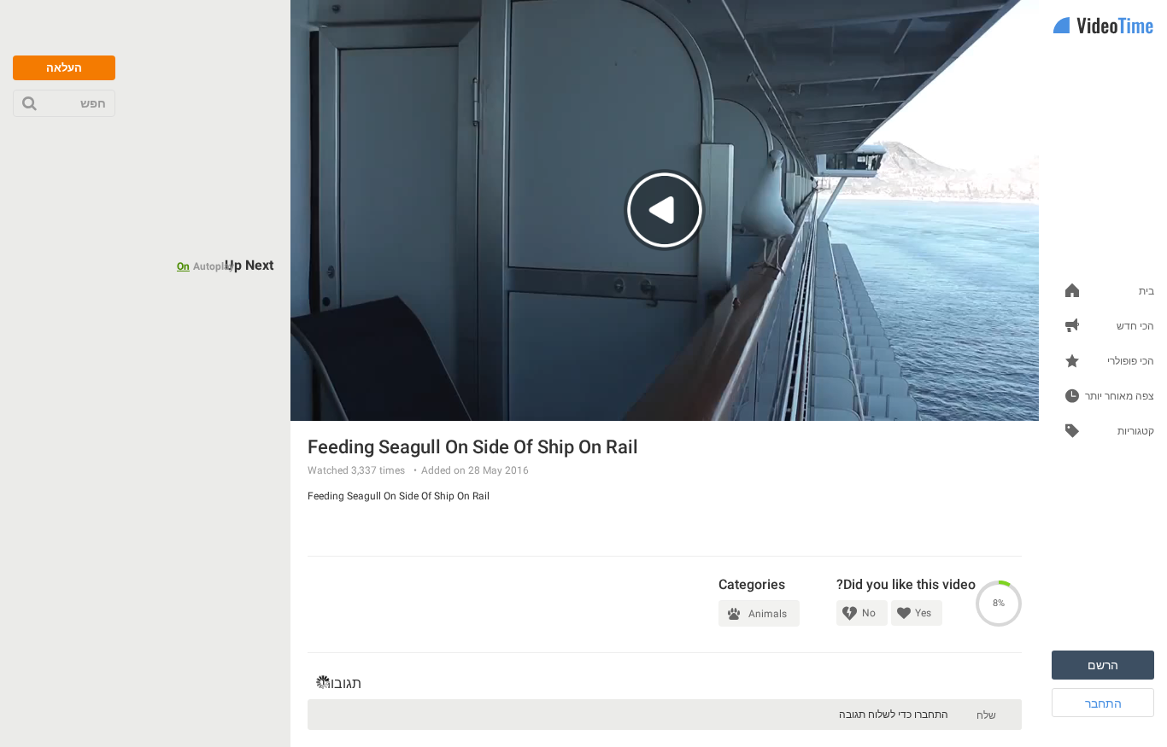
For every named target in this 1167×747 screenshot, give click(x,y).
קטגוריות (1135, 431)
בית (1146, 291)
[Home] (1103, 27)
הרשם (1103, 665)
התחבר (1103, 703)
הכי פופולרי (1130, 361)
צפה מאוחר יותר (1119, 396)
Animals (767, 614)
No (869, 613)
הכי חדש (1135, 326)
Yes (923, 613)
